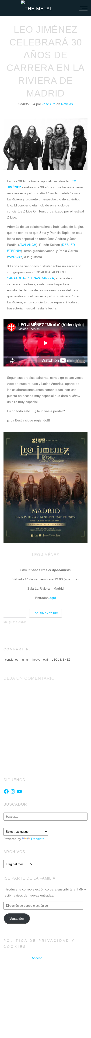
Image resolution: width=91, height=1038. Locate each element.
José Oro (49, 104)
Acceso (37, 958)
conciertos (11, 659)
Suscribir (16, 918)
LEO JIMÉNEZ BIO (45, 613)
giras (25, 659)
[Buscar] (83, 816)
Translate (37, 839)
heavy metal (40, 659)
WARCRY (15, 257)
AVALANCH (27, 245)
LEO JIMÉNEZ (61, 659)
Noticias (67, 104)
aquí (52, 598)
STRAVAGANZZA (41, 278)
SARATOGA (15, 278)
